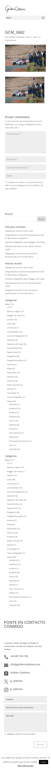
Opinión (10, 376)
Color (9, 323)
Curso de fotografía (15, 336)
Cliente (10, 319)
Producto (11, 381)
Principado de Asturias (19, 441)
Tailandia (13, 449)
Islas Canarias (15, 433)
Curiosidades (13, 331)
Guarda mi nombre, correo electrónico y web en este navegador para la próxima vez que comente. (24, 185)
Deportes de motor (15, 344)
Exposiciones (12, 352)
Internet (10, 364)
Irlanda (12, 429)
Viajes (9, 401)
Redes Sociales (13, 385)
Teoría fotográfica (14, 397)
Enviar (40, 744)
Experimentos (13, 348)
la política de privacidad (24, 734)
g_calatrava (16, 680)
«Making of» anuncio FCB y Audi (19, 231)
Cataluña (13, 416)
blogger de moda (14, 315)
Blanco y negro (13, 311)
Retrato (10, 389)
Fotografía (11, 356)
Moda (9, 368)
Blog (7, 304)
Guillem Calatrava (16, 37)
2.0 (8, 307)
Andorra (12, 412)
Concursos (11, 327)
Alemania (13, 404)
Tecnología (11, 393)
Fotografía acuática (15, 360)
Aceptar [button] (44, 762)
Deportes (11, 340)
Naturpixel (11, 372)
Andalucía (13, 408)
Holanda (12, 425)
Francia (12, 420)
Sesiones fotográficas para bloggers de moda (24, 242)
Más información (25, 765)
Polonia (12, 437)
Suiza (11, 445)
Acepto (21, 734)
